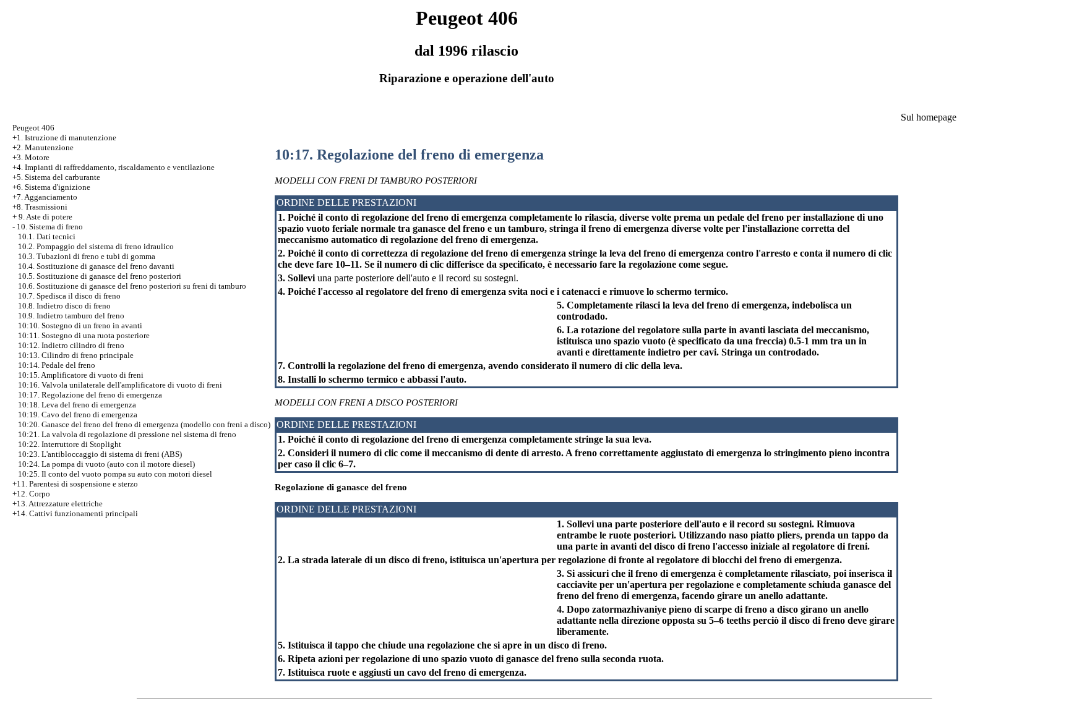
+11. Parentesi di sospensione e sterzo (75, 483)
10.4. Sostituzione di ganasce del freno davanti (96, 266)
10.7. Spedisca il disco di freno (69, 295)
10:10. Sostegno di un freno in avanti (80, 325)
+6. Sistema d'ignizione (51, 187)
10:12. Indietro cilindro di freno (71, 345)
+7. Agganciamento (44, 197)
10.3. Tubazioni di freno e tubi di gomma (86, 256)
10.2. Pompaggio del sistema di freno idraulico (96, 246)
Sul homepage (928, 117)
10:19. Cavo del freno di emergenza (77, 414)
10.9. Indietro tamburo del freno (71, 315)
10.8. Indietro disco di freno (64, 305)
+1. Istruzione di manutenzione (64, 137)
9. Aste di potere (45, 216)
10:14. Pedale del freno (56, 365)
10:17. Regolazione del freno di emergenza (90, 394)
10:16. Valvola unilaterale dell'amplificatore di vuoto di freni (120, 384)
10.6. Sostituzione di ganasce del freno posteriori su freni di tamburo (132, 286)
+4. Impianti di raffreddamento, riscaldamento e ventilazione (113, 167)
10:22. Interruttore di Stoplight (69, 444)
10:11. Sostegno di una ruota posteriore (84, 335)
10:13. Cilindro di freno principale (76, 355)
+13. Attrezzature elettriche (57, 503)
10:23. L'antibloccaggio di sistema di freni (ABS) (100, 454)
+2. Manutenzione (43, 147)
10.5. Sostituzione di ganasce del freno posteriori (99, 276)
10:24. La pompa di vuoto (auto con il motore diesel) (106, 464)
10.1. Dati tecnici (46, 236)
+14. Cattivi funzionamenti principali (75, 513)
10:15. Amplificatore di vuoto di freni (81, 375)
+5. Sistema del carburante (56, 177)
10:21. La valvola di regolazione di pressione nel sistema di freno (127, 434)
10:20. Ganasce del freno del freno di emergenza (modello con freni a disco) (144, 424)
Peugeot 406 (33, 127)
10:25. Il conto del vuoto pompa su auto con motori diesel (115, 474)
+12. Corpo (31, 493)
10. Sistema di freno (50, 226)
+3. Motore (30, 157)
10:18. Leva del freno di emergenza (77, 404)
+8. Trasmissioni (39, 206)
